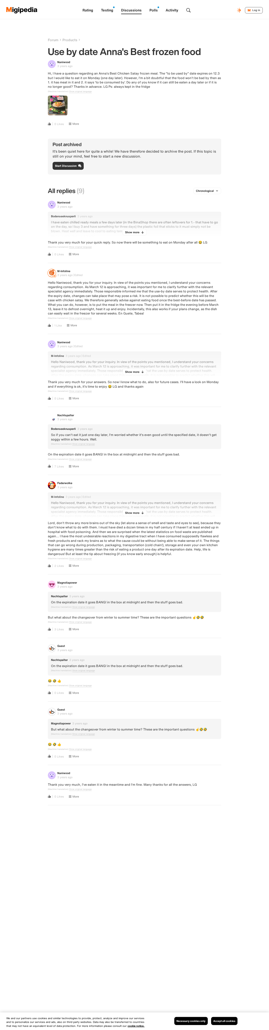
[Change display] (239, 10)
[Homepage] (21, 10)
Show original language (80, 91)
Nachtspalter (65, 415)
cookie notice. (136, 1026)
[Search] (188, 10)
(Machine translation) (58, 91)
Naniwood (63, 62)
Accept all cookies (224, 1021)
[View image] (58, 105)
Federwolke (64, 483)
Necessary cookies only (191, 1021)
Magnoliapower (67, 582)
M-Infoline (63, 271)
